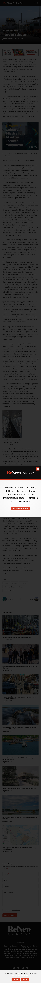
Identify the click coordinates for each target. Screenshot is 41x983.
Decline (25, 979)
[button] (38, 469)
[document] (20, 491)
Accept (15, 979)
